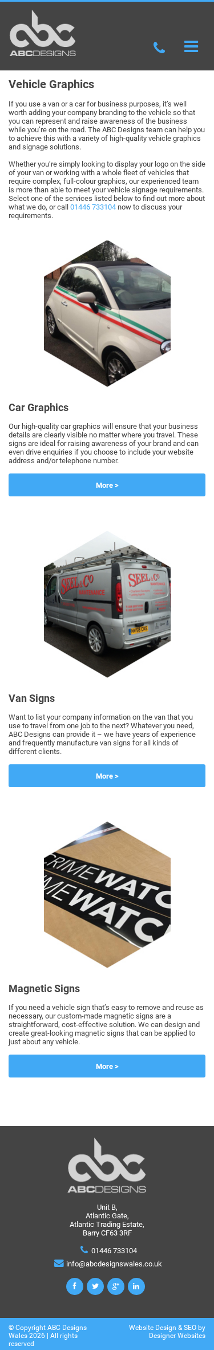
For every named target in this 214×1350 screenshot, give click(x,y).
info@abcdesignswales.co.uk (114, 1264)
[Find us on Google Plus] (115, 1286)
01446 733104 (93, 207)
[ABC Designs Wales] (43, 53)
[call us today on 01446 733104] (159, 47)
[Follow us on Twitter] (95, 1286)
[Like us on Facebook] (74, 1286)
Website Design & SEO (162, 1328)
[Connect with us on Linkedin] (136, 1286)
